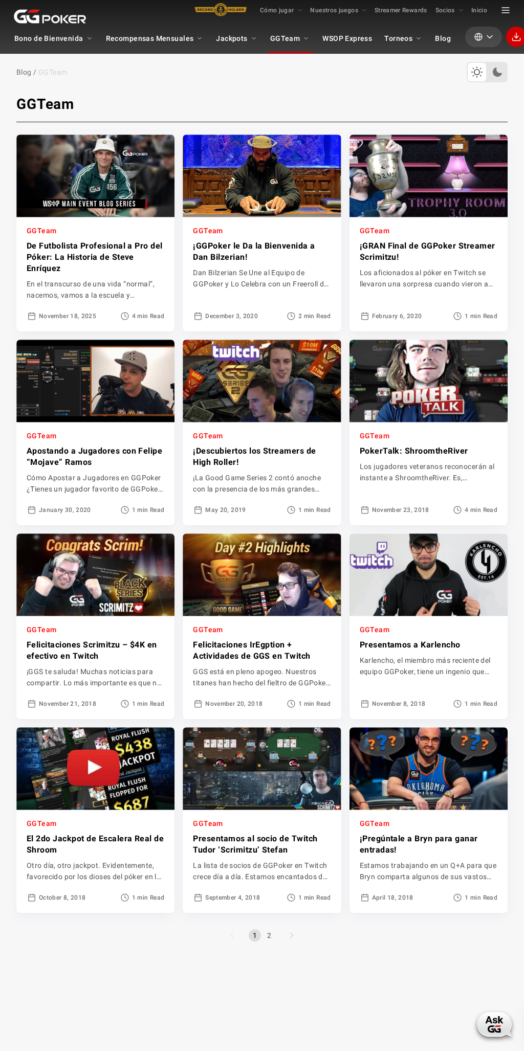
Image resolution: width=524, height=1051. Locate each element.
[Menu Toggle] (505, 10)
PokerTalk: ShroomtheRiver (414, 451)
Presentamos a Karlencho (410, 645)
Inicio (479, 10)
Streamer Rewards (401, 10)
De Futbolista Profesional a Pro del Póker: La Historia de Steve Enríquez (95, 257)
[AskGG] (494, 1024)
